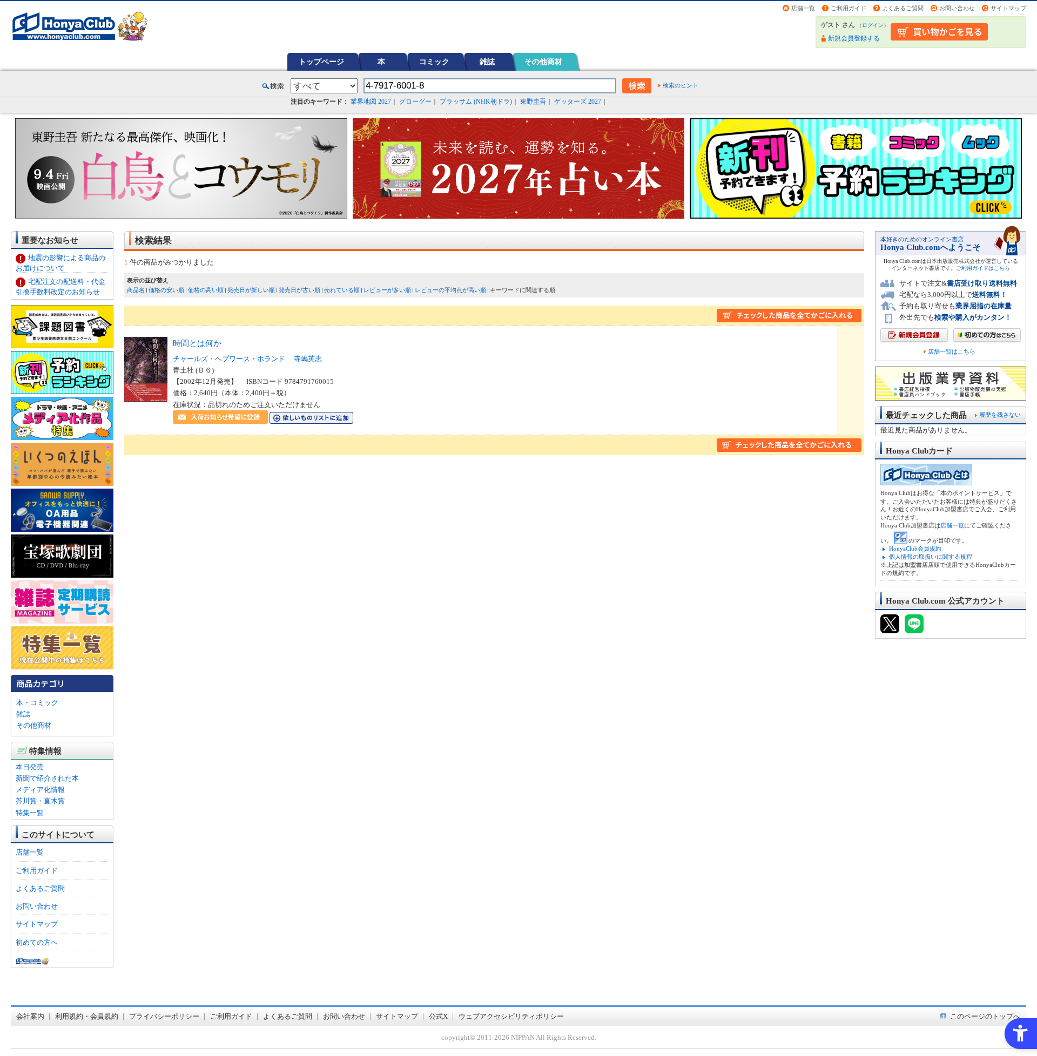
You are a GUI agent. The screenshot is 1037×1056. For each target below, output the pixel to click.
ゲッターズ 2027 (577, 101)
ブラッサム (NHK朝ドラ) (476, 101)
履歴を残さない (1000, 414)
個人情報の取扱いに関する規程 (930, 556)
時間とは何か (197, 343)
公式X (438, 1016)
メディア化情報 (40, 790)
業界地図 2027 (371, 101)
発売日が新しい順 (251, 290)
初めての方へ (37, 942)
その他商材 (543, 61)
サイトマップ (1008, 8)
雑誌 (487, 61)
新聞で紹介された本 (47, 778)
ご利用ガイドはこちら (983, 268)
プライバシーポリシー (164, 1016)
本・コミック (37, 703)
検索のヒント (680, 85)
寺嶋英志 (308, 359)
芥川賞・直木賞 (40, 801)
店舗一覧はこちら (951, 352)
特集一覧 (30, 813)
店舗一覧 (803, 8)
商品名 (136, 290)
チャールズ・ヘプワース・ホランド (229, 359)
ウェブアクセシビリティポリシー (511, 1016)
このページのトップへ (985, 1016)
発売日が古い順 (299, 290)
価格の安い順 (166, 290)
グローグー (415, 101)
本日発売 (30, 767)
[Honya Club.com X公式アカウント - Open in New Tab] (889, 628)
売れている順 (342, 290)
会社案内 (30, 1016)
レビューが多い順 (387, 290)
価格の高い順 (206, 290)
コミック (434, 61)
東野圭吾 (533, 101)
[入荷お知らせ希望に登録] (220, 418)
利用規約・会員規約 (86, 1016)
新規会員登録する (854, 38)
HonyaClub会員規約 (915, 548)
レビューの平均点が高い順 (450, 290)
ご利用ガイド (848, 8)
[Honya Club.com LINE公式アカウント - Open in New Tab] (914, 628)
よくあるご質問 (903, 8)
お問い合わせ (957, 8)
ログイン (873, 25)
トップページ (321, 61)
